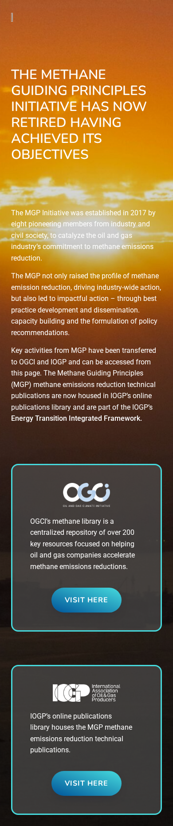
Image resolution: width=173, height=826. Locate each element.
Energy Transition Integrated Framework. (76, 418)
